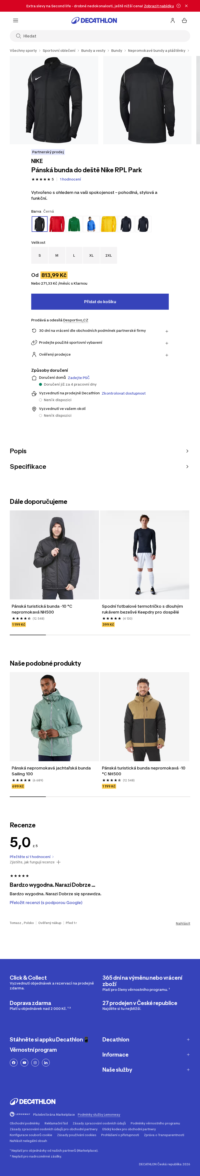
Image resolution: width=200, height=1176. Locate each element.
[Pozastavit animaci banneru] (178, 6)
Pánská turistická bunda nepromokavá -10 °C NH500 (143, 771)
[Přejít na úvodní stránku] (94, 20)
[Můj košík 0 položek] (184, 20)
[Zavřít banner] (186, 6)
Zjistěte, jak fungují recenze (32, 862)
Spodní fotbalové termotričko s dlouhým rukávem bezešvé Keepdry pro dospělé (142, 609)
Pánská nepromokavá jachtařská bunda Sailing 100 (51, 771)
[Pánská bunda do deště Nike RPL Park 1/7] (54, 100)
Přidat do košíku (100, 301)
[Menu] (15, 20)
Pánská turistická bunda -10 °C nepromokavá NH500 (42, 609)
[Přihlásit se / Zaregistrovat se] (173, 20)
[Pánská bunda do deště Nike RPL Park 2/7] (147, 100)
